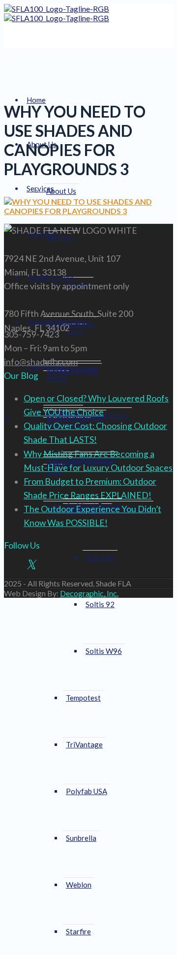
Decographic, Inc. (89, 593)
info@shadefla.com (41, 362)
